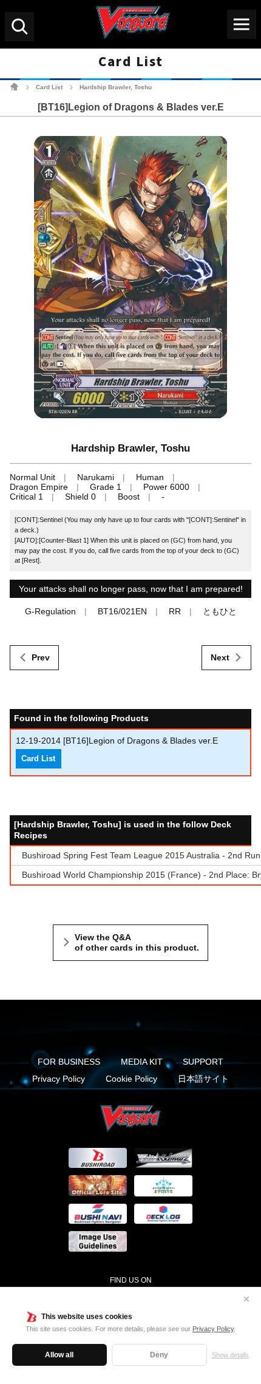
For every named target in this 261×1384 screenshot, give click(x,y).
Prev (41, 657)
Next (220, 657)
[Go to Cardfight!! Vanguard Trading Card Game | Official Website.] (14, 86)
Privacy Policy (213, 1328)
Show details (230, 1355)
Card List (49, 87)
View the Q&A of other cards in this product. (137, 942)
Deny (159, 1355)
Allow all (59, 1355)
